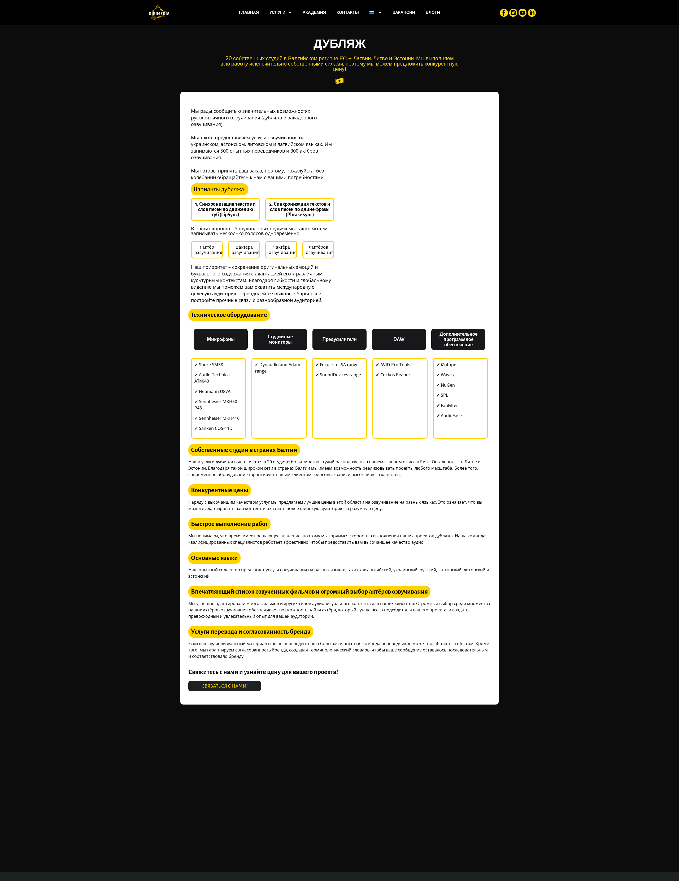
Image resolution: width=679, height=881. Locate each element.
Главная (249, 12)
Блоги (433, 12)
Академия (314, 12)
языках (314, 144)
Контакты (348, 12)
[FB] (504, 13)
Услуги (277, 12)
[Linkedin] (532, 13)
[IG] (513, 13)
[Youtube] (522, 13)
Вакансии (404, 12)
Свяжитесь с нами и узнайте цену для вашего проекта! (263, 672)
